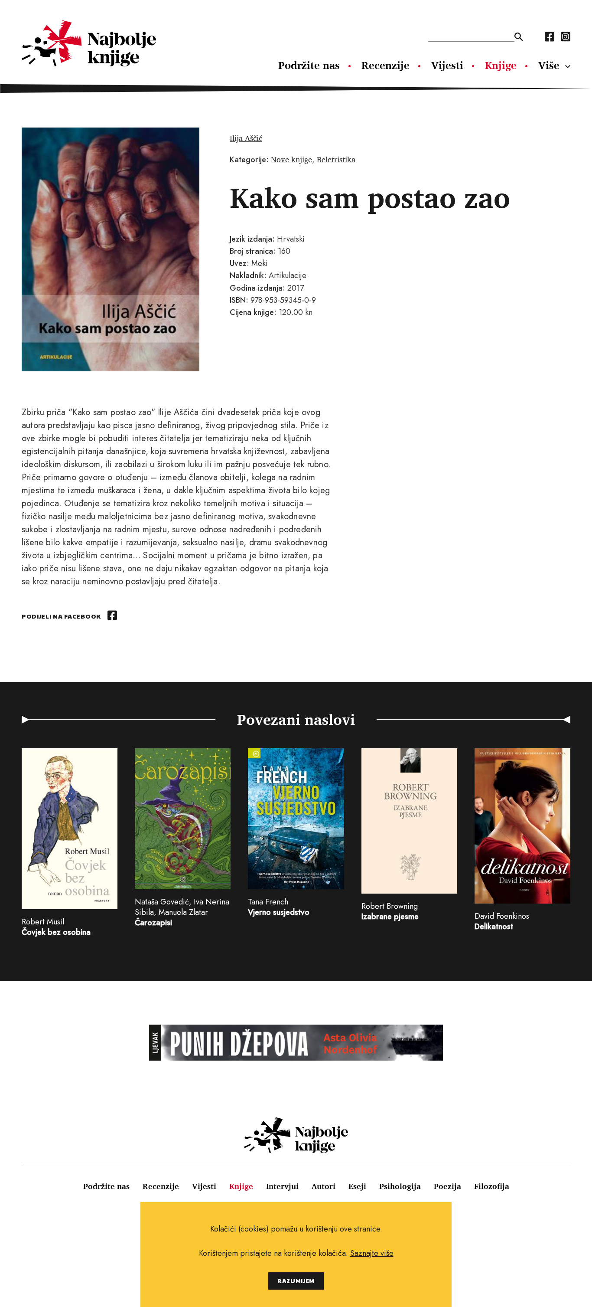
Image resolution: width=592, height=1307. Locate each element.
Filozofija (491, 1185)
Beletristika (336, 159)
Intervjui (282, 1185)
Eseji (357, 1185)
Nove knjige (291, 159)
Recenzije (385, 65)
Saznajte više (372, 1253)
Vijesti (447, 65)
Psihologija (400, 1185)
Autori (323, 1185)
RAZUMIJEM (296, 1281)
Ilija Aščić (246, 137)
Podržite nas (309, 65)
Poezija (447, 1185)
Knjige (501, 65)
